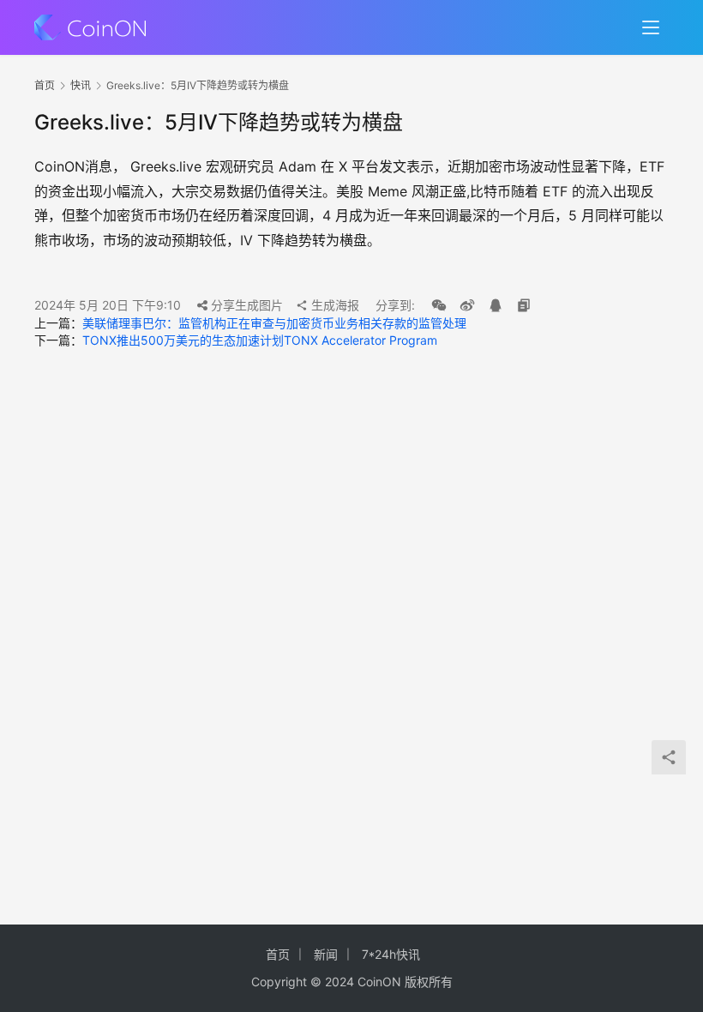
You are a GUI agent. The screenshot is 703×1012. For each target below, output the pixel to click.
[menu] (651, 27)
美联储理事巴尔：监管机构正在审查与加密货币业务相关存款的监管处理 (274, 323)
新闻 (326, 954)
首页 (44, 85)
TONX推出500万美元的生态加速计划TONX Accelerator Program (259, 340)
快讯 (80, 85)
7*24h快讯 (391, 954)
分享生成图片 (245, 305)
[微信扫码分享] (439, 305)
